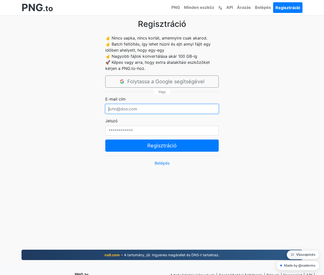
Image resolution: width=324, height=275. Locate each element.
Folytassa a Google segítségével (166, 81)
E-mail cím (115, 99)
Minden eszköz (199, 7)
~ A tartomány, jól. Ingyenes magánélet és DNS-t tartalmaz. (162, 255)
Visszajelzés (305, 254)
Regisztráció (287, 7)
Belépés (263, 7)
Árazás (244, 7)
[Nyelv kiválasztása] (220, 7)
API (229, 7)
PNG (175, 7)
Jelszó (111, 120)
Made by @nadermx (299, 265)
